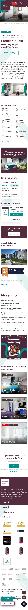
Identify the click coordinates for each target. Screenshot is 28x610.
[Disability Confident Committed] (17, 569)
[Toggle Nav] (25, 3)
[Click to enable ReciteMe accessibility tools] (14, 3)
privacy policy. (14, 471)
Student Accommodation (9, 35)
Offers (22, 23)
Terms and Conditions (8, 597)
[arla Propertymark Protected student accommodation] (24, 569)
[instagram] (8, 502)
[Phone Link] (21, 3)
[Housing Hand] (24, 579)
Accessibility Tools (7, 594)
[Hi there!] (24, 604)
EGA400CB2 (14, 185)
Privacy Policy (20, 597)
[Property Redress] (10, 584)
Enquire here (14, 234)
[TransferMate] (17, 579)
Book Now (16, 215)
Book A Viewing (16, 219)
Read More (4, 284)
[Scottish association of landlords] (4, 584)
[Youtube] (5, 502)
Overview (4, 23)
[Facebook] (2, 502)
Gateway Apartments (8, 37)
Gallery (10, 23)
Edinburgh (20, 35)
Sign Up (14, 466)
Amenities (17, 23)
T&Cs (16, 324)
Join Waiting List (13, 425)
